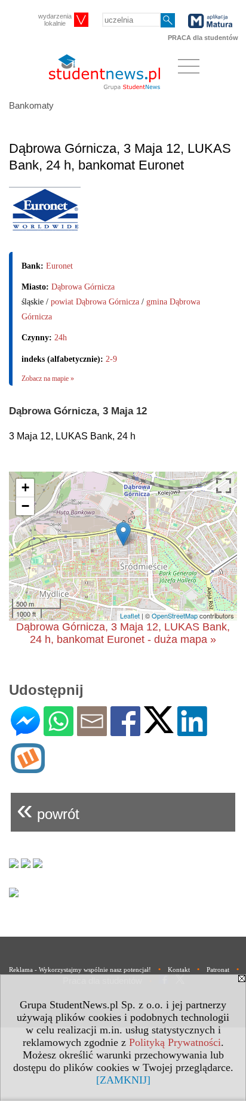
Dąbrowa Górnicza (83, 286)
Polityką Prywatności (175, 1042)
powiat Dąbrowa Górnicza (95, 301)
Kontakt (179, 969)
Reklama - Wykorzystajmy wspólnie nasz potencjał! (80, 969)
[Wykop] (28, 768)
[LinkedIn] (192, 731)
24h (60, 337)
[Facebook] (125, 731)
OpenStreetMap (175, 615)
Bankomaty (31, 105)
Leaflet (130, 615)
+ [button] (25, 487)
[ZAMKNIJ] (123, 1080)
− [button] (25, 505)
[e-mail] (92, 731)
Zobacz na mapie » (47, 378)
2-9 (111, 359)
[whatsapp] (58, 731)
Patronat (218, 969)
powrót (48, 809)
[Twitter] (159, 728)
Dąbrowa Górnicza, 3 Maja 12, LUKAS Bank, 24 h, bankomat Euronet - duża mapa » (123, 633)
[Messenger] (25, 731)
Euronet (59, 265)
